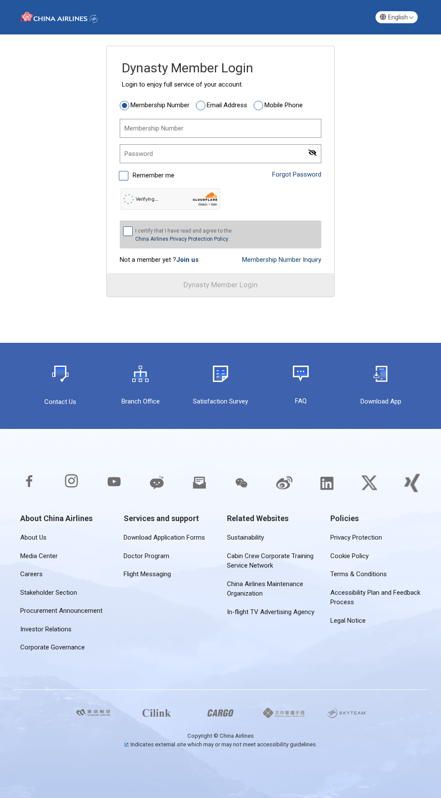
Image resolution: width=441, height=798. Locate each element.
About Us (33, 537)
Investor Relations (45, 629)
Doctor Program (146, 556)
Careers (31, 574)
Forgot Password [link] (296, 174)
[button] (396, 17)
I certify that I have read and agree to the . (183, 235)
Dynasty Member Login (220, 284)
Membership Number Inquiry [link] (281, 260)
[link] (187, 260)
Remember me (152, 175)
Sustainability (245, 537)
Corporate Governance (52, 647)
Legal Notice (348, 620)
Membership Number (159, 105)
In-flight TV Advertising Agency (270, 612)
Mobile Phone (283, 105)
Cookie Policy (349, 556)
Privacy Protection (356, 537)
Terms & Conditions (358, 574)
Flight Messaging (147, 574)
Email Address (227, 105)
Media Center (39, 556)
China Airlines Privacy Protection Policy (181, 239)
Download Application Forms (164, 537)
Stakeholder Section (48, 592)
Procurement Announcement (61, 611)
